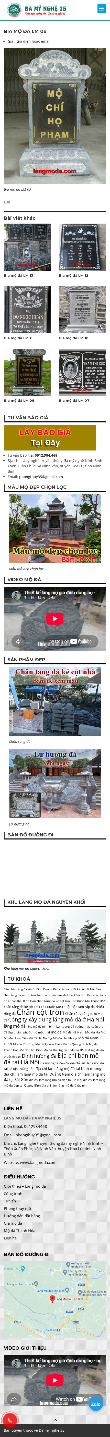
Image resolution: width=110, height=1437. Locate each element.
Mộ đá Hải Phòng (65, 1038)
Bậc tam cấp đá (83, 1006)
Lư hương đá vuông (70, 1026)
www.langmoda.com (38, 1162)
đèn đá (64, 1063)
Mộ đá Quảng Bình (48, 1044)
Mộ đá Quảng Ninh (75, 1044)
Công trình (13, 1193)
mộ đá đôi (98, 1050)
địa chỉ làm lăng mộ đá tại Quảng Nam (37, 1074)
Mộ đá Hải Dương (40, 1038)
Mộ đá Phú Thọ (23, 1044)
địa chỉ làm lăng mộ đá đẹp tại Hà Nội (55, 1080)
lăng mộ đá (15, 1026)
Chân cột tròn (40, 1012)
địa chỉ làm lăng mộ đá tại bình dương (68, 1068)
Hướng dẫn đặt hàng (22, 1215)
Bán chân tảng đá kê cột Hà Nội (74, 989)
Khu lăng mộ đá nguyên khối (26, 968)
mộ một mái (41, 1032)
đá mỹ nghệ (49, 1063)
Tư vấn (10, 1200)
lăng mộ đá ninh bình (41, 1026)
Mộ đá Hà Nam (73, 1032)
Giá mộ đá (13, 1223)
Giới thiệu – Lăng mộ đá (25, 1186)
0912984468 (35, 1126)
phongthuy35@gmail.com (41, 476)
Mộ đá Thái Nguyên (56, 1050)
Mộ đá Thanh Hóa (19, 1230)
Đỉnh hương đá (39, 1055)
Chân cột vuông (77, 1013)
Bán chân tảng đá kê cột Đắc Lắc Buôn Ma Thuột (64, 1001)
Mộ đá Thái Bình (30, 1050)
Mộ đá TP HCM (80, 1050)
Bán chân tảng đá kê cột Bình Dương (28, 989)
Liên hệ (10, 1237)
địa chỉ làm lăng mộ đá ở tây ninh (65, 1085)
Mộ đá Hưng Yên (16, 1038)
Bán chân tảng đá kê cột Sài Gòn (64, 995)
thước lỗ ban (12, 1056)
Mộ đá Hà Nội (95, 1032)
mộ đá (56, 1032)
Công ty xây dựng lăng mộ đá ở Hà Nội (56, 1019)
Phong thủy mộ (17, 1208)
